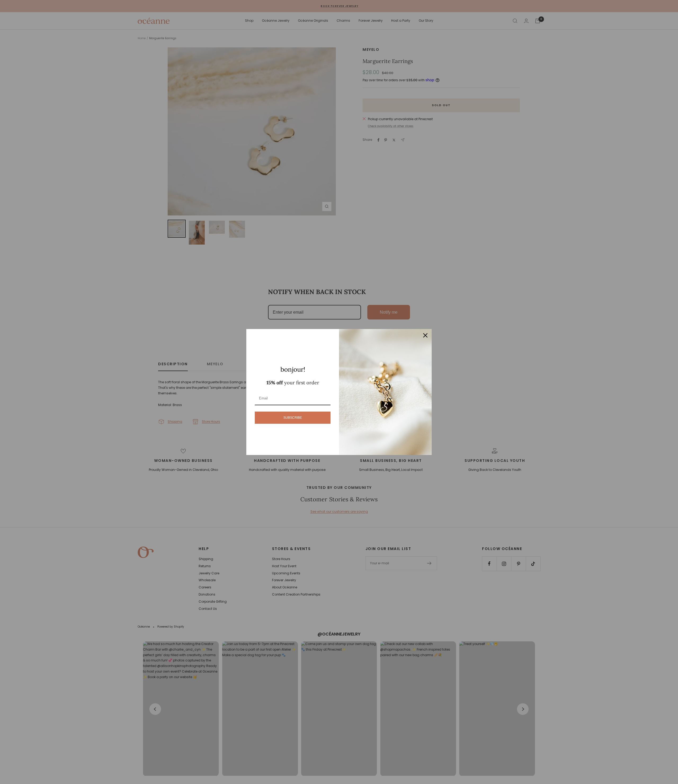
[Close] (425, 335)
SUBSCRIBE (292, 418)
